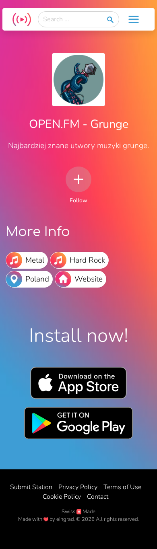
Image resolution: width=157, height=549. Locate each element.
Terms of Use (122, 487)
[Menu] (133, 19)
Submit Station (31, 487)
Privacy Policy (77, 487)
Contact (97, 496)
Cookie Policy (62, 496)
